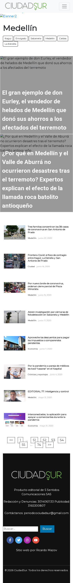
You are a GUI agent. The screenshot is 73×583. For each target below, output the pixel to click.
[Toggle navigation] (64, 6)
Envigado (21, 38)
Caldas (62, 38)
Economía (33, 349)
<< (11, 440)
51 (34, 440)
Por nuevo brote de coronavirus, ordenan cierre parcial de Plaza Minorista (46, 286)
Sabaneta (36, 38)
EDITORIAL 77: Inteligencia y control (48, 391)
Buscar (47, 529)
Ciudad (31, 266)
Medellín (32, 238)
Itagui (8, 38)
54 (62, 440)
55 (23, 445)
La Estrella (10, 43)
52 (45, 440)
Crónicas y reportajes (38, 374)
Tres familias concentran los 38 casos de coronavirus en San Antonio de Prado (48, 229)
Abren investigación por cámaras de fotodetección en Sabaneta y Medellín (48, 313)
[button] (5, 16)
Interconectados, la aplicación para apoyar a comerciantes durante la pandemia (47, 417)
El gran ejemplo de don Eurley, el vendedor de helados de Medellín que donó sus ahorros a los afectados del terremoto (34, 110)
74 (39, 445)
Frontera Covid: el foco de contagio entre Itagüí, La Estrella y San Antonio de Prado (47, 258)
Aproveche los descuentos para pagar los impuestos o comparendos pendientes (48, 340)
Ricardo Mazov (46, 550)
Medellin (50, 38)
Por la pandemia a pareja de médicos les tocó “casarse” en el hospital (48, 367)
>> (49, 445)
